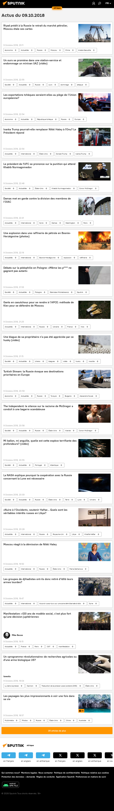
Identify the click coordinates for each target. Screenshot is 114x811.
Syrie (41, 223)
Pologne (38, 292)
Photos (25, 720)
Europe (77, 119)
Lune (79, 500)
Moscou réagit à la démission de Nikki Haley (30, 544)
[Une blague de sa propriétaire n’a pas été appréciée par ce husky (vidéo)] (94, 344)
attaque (80, 85)
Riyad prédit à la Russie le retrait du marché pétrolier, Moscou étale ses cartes (35, 27)
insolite (92, 361)
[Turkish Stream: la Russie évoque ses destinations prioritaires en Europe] (94, 379)
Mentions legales (29, 772)
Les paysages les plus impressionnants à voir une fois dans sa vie (39, 697)
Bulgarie (68, 396)
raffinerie (83, 257)
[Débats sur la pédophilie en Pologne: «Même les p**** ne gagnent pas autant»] (94, 275)
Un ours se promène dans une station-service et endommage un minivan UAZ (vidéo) (32, 62)
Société (8, 85)
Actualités (25, 50)
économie (9, 50)
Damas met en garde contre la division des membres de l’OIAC (37, 200)
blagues (52, 361)
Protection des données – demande (18, 776)
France (70, 327)
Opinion (30, 686)
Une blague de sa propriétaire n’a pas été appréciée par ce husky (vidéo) (38, 338)
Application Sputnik (65, 776)
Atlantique (54, 465)
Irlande (68, 430)
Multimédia (9, 720)
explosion (67, 257)
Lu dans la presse (12, 686)
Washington (70, 223)
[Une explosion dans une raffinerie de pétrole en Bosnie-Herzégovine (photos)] (94, 240)
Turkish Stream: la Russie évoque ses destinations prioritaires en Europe (33, 373)
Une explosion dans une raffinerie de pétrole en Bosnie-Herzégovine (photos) (37, 234)
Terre (67, 500)
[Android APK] (10, 785)
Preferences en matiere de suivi (91, 776)
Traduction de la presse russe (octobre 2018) (59, 686)
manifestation (64, 646)
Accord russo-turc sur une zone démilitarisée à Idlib (60, 603)
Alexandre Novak (86, 396)
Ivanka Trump (81, 154)
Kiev (82, 327)
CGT (48, 646)
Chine (67, 50)
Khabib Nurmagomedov (61, 188)
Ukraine (56, 327)
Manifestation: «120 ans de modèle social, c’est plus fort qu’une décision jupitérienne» (37, 615)
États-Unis (43, 154)
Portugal (38, 465)
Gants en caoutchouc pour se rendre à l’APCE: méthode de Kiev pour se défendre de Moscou (38, 304)
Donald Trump (61, 154)
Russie (39, 50)
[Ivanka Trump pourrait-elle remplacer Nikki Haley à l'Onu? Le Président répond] (94, 137)
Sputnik (80, 292)
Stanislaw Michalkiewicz (59, 292)
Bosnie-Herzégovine (47, 257)
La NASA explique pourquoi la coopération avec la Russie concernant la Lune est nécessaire (37, 477)
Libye (74, 534)
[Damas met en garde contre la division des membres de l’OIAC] (94, 206)
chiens (37, 361)
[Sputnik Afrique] (14, 5)
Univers (93, 500)
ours (50, 85)
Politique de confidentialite (67, 772)
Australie (82, 720)
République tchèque (45, 119)
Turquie (54, 396)
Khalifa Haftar (89, 534)
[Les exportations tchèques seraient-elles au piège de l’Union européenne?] (94, 102)
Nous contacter (45, 772)
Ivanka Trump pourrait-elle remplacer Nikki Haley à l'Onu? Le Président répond (39, 131)
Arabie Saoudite (84, 50)
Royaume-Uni (58, 534)
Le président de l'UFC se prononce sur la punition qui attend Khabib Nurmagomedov (39, 165)
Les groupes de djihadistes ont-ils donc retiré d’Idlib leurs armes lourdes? (38, 580)
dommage (65, 85)
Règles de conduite (45, 776)
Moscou (54, 50)
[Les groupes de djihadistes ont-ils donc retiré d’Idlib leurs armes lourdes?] (94, 586)
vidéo (65, 361)
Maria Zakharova (76, 569)
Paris (85, 223)
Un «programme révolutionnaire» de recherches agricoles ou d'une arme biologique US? (40, 658)
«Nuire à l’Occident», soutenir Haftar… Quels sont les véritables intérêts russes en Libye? (35, 511)
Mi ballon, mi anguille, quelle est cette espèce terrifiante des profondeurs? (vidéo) (40, 442)
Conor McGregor (86, 188)
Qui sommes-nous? (10, 772)
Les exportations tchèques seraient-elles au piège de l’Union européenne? (39, 96)
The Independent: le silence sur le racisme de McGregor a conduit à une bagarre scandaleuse (38, 408)
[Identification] (94, 3)
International (26, 154)
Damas (54, 223)
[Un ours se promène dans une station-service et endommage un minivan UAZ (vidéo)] (94, 68)
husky (78, 361)
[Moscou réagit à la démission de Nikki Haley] (94, 552)
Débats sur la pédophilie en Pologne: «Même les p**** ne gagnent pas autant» (37, 269)
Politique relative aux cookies (95, 772)
